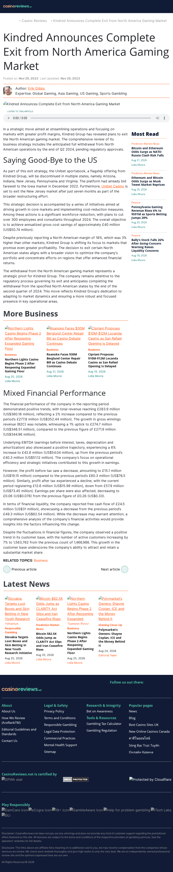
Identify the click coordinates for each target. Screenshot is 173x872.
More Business (30, 314)
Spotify (167, 691)
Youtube (140, 691)
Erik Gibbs (36, 88)
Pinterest (131, 691)
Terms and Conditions (60, 718)
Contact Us (9, 741)
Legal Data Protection (59, 731)
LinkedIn (122, 691)
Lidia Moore (12, 381)
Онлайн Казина (141, 752)
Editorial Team (108, 655)
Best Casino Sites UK (143, 725)
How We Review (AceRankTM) (13, 720)
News (133, 711)
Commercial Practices (59, 738)
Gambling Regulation (101, 730)
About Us (8, 711)
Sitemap (50, 752)
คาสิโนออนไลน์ (139, 738)
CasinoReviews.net (18, 774)
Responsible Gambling (60, 725)
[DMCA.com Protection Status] (76, 779)
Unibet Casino (112, 186)
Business (41, 560)
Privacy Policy (54, 711)
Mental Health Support (60, 745)
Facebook (149, 691)
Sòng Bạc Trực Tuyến (144, 745)
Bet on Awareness (99, 711)
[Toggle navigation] (164, 6)
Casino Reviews (34, 21)
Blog (132, 718)
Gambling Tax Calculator (104, 723)
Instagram (158, 691)
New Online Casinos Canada (149, 731)
